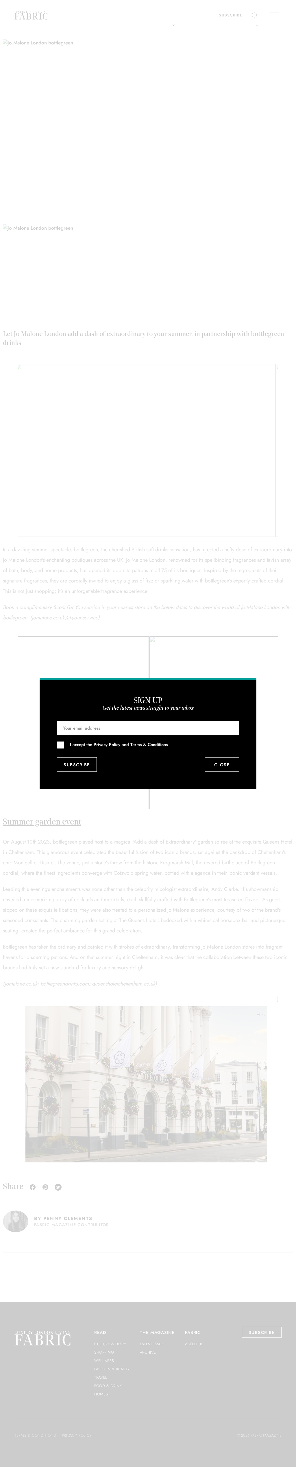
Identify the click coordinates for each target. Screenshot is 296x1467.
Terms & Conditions (149, 744)
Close (222, 764)
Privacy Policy (107, 744)
